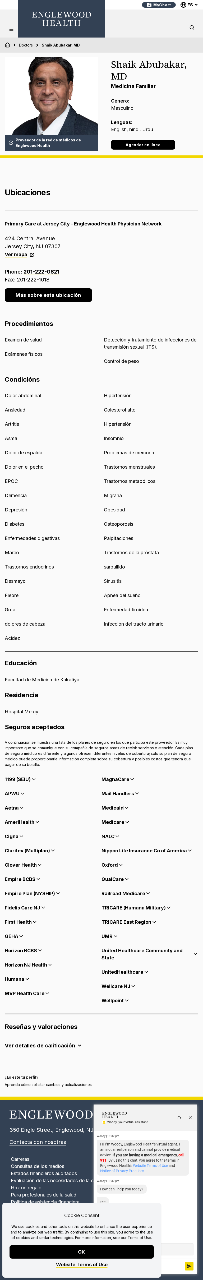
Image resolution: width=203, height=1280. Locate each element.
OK (82, 1252)
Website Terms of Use (82, 1264)
